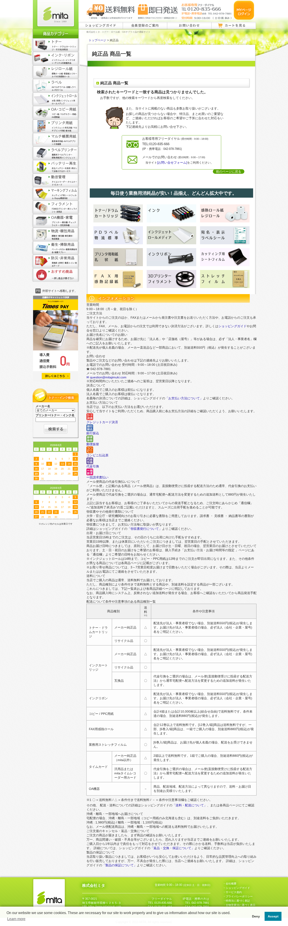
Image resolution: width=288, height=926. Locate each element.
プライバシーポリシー (239, 896)
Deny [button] (256, 916)
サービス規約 (234, 892)
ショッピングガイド (101, 25)
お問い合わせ (189, 25)
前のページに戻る (228, 171)
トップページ (97, 40)
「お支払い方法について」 (184, 398)
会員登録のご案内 (145, 25)
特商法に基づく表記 (238, 900)
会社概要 (231, 883)
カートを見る (235, 25)
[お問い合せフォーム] (172, 162)
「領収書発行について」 (144, 528)
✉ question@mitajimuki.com (106, 377)
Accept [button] (273, 916)
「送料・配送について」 (189, 805)
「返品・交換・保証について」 (172, 848)
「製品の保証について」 (119, 865)
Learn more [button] (16, 919)
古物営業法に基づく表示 (240, 905)
